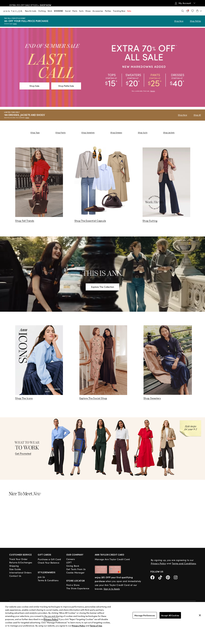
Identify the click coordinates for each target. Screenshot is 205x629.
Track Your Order (18, 559)
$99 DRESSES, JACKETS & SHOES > (32, 3)
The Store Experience (77, 588)
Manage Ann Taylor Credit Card (112, 559)
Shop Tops (35, 132)
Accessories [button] (98, 11)
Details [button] (152, 91)
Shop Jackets (169, 132)
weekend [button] (58, 11)
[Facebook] (154, 577)
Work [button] (50, 11)
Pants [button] (74, 11)
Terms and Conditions (184, 563)
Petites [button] (108, 11)
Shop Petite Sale (66, 86)
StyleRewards (46, 572)
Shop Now (178, 21)
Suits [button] (81, 11)
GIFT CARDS (44, 554)
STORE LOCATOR (75, 580)
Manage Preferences (144, 615)
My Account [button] (185, 3)
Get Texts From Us (76, 569)
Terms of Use (96, 625)
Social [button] (67, 11)
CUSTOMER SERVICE (20, 554)
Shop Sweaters (87, 132)
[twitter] (162, 577)
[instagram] (177, 577)
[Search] (182, 11)
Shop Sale (34, 86)
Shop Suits (142, 132)
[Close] (199, 615)
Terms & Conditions (48, 580)
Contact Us (15, 575)
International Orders (20, 572)
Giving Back (72, 565)
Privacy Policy (158, 563)
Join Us (41, 577)
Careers (70, 559)
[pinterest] (170, 577)
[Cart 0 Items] (199, 11)
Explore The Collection (102, 286)
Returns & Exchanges (20, 562)
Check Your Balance (48, 562)
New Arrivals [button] (30, 11)
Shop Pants (60, 132)
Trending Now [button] (119, 11)
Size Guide (15, 569)
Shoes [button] (88, 11)
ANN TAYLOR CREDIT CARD (109, 554)
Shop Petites (195, 21)
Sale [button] (129, 11)
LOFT (69, 562)
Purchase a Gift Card (49, 559)
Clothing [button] (42, 11)
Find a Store (72, 585)
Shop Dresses (116, 132)
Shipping (14, 565)
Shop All (197, 115)
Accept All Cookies (170, 615)
